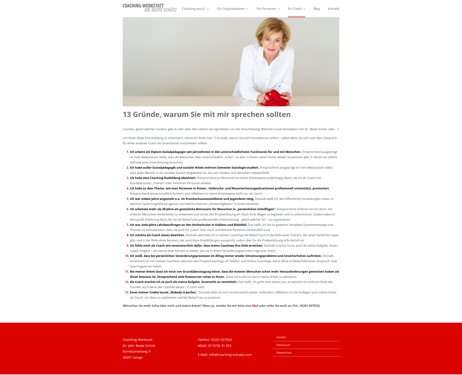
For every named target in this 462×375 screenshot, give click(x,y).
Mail (255, 306)
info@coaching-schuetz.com (230, 354)
